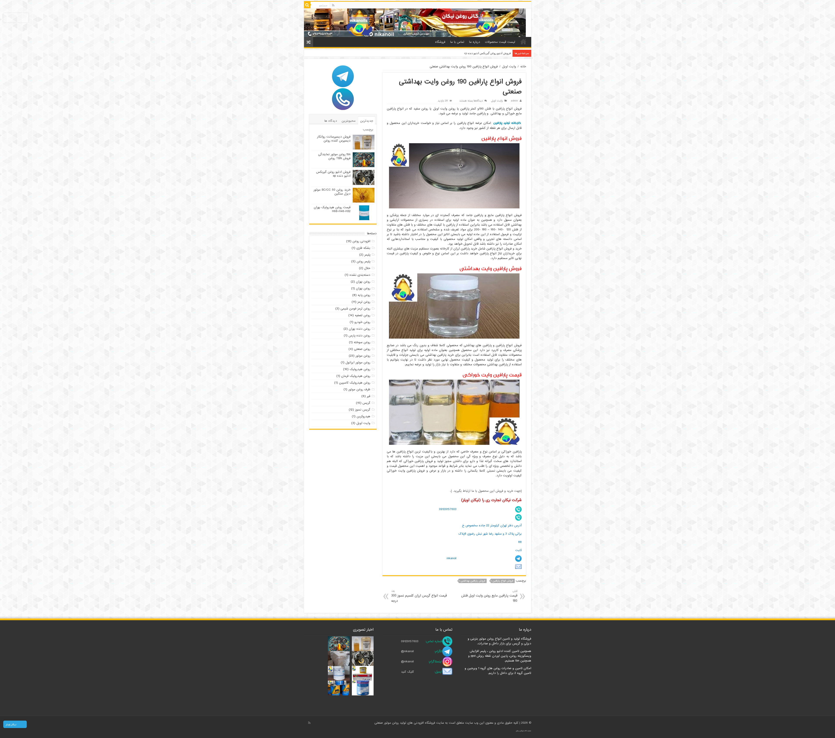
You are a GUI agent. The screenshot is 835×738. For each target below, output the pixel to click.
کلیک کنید (407, 671)
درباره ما (474, 42)
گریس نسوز (362, 409)
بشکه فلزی (363, 248)
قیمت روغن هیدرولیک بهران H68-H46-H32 (332, 209)
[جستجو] (307, 5)
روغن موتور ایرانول (358, 362)
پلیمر (367, 254)
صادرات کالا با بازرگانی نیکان (523, 731)
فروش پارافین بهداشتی (473, 581)
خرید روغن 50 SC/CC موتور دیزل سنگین (487, 53)
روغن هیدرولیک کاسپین (354, 382)
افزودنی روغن (361, 241)
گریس (366, 403)
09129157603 (447, 509)
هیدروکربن (363, 416)
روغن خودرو (362, 322)
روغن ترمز (363, 301)
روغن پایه (364, 295)
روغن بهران (363, 281)
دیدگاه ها (330, 120)
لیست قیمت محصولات (500, 42)
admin (514, 101)
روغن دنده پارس (359, 335)
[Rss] (333, 5)
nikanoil (451, 558)
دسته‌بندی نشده (359, 275)
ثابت (518, 550)
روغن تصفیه (362, 315)
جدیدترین (366, 120)
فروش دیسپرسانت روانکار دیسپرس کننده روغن (334, 138)
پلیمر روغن (363, 261)
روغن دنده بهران (359, 328)
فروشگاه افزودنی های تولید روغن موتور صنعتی (405, 722)
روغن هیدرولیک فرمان (355, 376)
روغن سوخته (362, 342)
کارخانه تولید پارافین (507, 123)
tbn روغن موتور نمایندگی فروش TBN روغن (334, 156)
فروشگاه (440, 42)
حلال (367, 268)
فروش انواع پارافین (503, 581)
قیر (368, 396)
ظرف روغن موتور (359, 389)
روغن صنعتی (362, 349)
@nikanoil (407, 651)
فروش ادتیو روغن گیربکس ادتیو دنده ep (333, 174)
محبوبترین (349, 120)
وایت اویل (509, 66)
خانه (523, 41)
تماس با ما (457, 42)
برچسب (368, 129)
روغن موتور (363, 355)
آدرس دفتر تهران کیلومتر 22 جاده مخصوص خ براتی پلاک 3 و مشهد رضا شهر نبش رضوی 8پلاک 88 (490, 533)
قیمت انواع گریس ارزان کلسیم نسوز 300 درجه (419, 596)
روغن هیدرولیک (360, 369)
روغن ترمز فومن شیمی (355, 308)
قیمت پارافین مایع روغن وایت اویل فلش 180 (489, 596)
